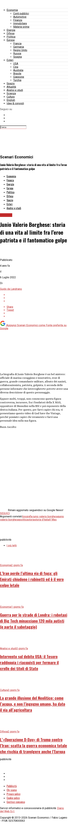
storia (31, 519)
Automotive (19, 16)
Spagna (17, 56)
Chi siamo (12, 790)
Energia (11, 30)
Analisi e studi (15, 90)
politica (23, 519)
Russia (17, 53)
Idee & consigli (15, 103)
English (11, 100)
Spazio (11, 83)
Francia (17, 43)
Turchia (17, 80)
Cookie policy (13, 798)
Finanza (17, 20)
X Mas (53, 519)
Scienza (11, 93)
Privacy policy (13, 794)
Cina (15, 66)
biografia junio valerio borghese (40, 516)
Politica (11, 36)
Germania (18, 46)
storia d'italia (41, 519)
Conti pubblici (21, 13)
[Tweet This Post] (37, 297)
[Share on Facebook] (37, 294)
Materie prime (21, 26)
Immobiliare (20, 23)
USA (15, 63)
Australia (18, 70)
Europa (11, 40)
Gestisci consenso (16, 802)
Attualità (11, 86)
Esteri (10, 60)
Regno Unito (20, 50)
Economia (12, 10)
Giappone (18, 76)
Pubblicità (12, 786)
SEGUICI (5, 513)
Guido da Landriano (11, 289)
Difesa (10, 33)
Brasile (17, 73)
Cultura (11, 96)
